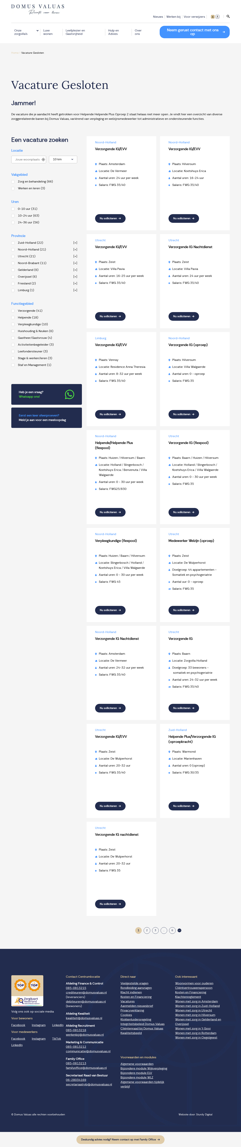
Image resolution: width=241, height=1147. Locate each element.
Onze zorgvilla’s (20, 32)
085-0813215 (76, 988)
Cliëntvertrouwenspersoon (193, 987)
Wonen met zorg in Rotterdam (195, 1033)
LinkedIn (57, 1025)
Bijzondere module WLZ (136, 1077)
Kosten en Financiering (136, 996)
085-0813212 (76, 1046)
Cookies (126, 1014)
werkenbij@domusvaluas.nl (85, 1034)
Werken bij (173, 16)
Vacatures (127, 1001)
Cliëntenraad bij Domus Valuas (141, 1028)
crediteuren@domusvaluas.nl (86, 992)
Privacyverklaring (132, 1010)
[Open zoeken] (226, 16)
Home (15, 53)
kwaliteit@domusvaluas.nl (84, 1018)
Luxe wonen (48, 32)
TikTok (56, 1038)
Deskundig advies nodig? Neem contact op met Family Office (118, 1139)
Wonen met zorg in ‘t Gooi (193, 1028)
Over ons (138, 32)
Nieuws (158, 16)
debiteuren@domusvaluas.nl (86, 1001)
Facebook (18, 1025)
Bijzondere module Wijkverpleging (143, 1068)
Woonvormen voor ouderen (194, 983)
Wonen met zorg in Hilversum (195, 1014)
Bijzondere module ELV (136, 1072)
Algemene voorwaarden (136, 1063)
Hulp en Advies (113, 32)
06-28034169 (76, 1079)
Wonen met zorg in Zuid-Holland (197, 1005)
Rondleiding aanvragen (136, 987)
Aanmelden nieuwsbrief (136, 1005)
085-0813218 (76, 1030)
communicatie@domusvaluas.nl (88, 1051)
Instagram (39, 1025)
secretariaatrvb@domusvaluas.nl (89, 1084)
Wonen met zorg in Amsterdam (196, 1001)
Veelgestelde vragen (134, 983)
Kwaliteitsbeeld (131, 1033)
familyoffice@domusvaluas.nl (86, 1067)
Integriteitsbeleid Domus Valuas (142, 1024)
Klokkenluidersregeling (135, 1019)
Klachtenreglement (188, 996)
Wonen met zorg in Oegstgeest (196, 1037)
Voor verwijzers (194, 16)
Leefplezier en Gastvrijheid (75, 32)
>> (179, 930)
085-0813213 (76, 1063)
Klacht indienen (131, 992)
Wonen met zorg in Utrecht (193, 1010)
